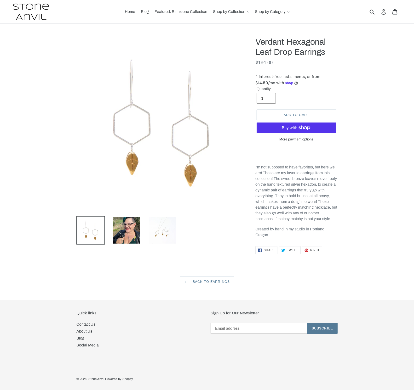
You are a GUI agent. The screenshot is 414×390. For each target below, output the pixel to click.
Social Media (87, 345)
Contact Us (85, 324)
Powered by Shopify (119, 379)
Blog (80, 338)
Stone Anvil (96, 379)
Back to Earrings (210, 282)
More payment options (296, 139)
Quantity (264, 89)
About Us (84, 331)
